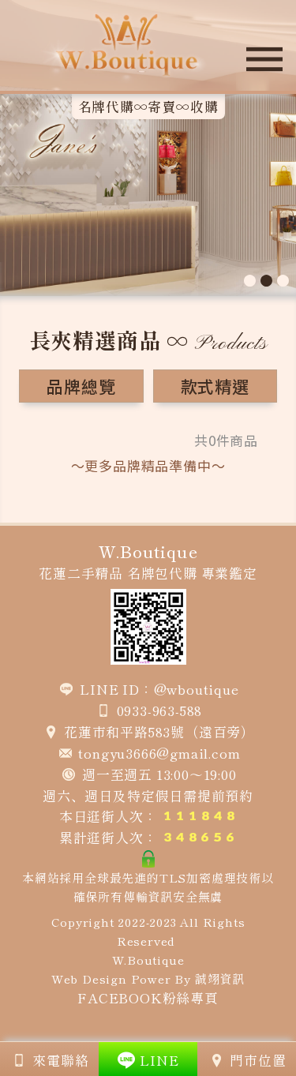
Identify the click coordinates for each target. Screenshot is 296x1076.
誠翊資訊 (220, 978)
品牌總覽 (81, 386)
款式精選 (215, 386)
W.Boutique (148, 959)
